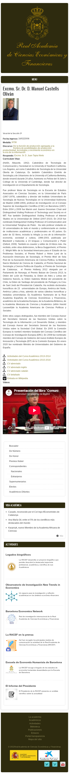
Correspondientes (18, 466)
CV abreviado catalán (17, 371)
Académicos (35, 720)
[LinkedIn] (47, 767)
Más (61, 536)
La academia (35, 717)
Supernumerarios (17, 481)
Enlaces (35, 733)
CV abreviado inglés (17, 367)
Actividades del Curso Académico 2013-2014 (29, 356)
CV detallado (13, 374)
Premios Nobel (16, 461)
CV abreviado (14, 363)
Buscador (13, 446)
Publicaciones (35, 730)
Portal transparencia (35, 736)
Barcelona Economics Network (24, 611)
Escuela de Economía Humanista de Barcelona (34, 662)
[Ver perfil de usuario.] (11, 119)
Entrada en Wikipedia (17, 378)
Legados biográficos (18, 554)
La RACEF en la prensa (19, 634)
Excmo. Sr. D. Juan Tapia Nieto (29, 155)
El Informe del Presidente (21, 685)
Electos (12, 487)
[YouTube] (63, 767)
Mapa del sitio (35, 739)
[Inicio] (34, 21)
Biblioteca (35, 726)
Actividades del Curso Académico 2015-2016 (29, 360)
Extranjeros (16, 476)
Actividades (35, 723)
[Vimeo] (55, 767)
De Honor (14, 456)
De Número (14, 451)
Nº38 (14, 142)
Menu (34, 79)
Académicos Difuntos (19, 492)
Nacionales (16, 471)
